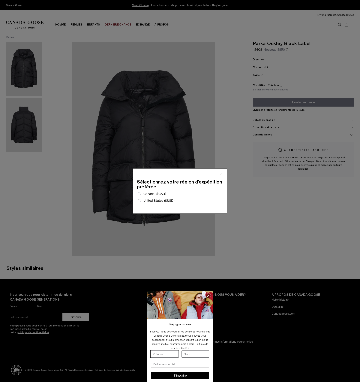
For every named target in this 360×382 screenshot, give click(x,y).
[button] (208, 295)
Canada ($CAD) (154, 194)
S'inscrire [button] (180, 375)
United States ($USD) (159, 200)
